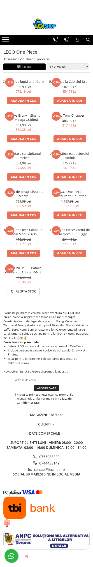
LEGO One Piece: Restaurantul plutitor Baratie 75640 (70, 194)
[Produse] (6, 40)
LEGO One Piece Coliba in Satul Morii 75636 (23, 232)
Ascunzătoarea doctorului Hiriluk (69, 155)
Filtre (26, 67)
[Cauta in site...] (88, 39)
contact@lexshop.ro (49, 469)
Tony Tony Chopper (69, 115)
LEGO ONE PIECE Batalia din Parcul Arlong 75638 (23, 270)
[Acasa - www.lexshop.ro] (46, 24)
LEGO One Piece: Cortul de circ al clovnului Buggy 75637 (70, 232)
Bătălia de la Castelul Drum (70, 81)
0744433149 (49, 463)
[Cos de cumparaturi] (77, 39)
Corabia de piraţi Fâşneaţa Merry (23, 194)
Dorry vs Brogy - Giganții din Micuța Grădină (23, 117)
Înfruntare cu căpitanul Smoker (23, 155)
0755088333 (49, 456)
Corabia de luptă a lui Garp (23, 81)
